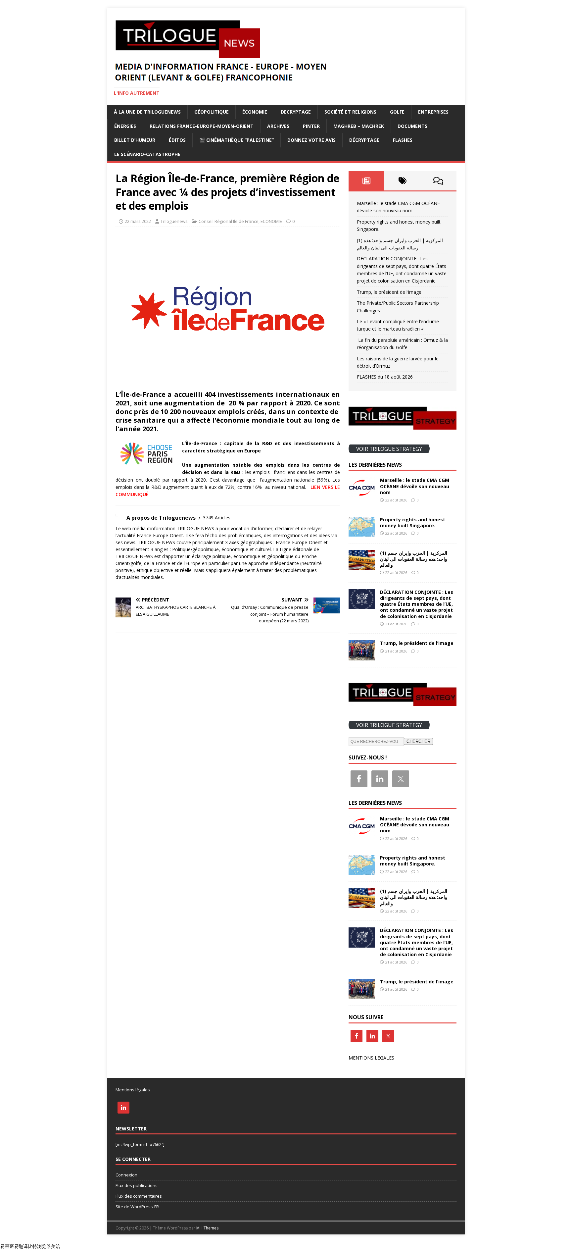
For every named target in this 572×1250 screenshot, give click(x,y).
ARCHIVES (278, 126)
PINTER (311, 126)
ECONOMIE (271, 221)
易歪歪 (7, 1246)
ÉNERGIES (125, 126)
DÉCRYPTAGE (364, 140)
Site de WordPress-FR (137, 1207)
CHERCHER (418, 741)
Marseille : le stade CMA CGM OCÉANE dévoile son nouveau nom (414, 486)
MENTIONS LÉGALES (371, 1058)
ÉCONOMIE (254, 112)
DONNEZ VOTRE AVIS (311, 140)
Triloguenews (174, 221)
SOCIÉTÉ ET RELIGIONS (350, 112)
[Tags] (402, 180)
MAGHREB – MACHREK (358, 126)
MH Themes (207, 1228)
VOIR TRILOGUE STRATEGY (389, 448)
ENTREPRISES (433, 112)
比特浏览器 (39, 1246)
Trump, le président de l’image (389, 292)
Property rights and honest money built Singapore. (412, 522)
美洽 (55, 1246)
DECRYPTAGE (296, 112)
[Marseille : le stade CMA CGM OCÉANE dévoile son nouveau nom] (362, 493)
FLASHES (402, 140)
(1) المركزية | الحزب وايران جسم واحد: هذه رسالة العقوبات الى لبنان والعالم (413, 559)
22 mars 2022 (138, 221)
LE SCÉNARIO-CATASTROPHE (147, 154)
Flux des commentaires (139, 1196)
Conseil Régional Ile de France (229, 221)
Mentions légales (133, 1090)
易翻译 (21, 1246)
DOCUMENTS (412, 126)
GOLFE (397, 112)
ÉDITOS (177, 140)
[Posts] (367, 180)
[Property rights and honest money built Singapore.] (362, 532)
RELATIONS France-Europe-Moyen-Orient (202, 126)
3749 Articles (216, 517)
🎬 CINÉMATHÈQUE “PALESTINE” (236, 140)
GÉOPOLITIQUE (211, 112)
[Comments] (438, 180)
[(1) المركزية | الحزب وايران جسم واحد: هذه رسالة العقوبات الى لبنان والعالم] (362, 566)
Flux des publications (137, 1185)
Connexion (126, 1175)
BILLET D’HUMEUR (134, 140)
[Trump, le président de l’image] (362, 656)
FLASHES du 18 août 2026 (385, 377)
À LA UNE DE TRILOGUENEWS (147, 112)
